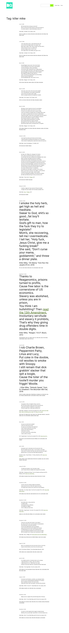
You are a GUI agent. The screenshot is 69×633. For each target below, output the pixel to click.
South (23, 35)
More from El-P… (44, 436)
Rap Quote (41, 82)
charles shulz (28, 394)
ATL (22, 33)
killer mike (33, 33)
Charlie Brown (33, 394)
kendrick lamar (30, 458)
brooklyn (25, 588)
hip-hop (29, 33)
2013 (20, 569)
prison (42, 337)
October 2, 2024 (22, 200)
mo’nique (39, 601)
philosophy (39, 55)
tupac (38, 415)
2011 (20, 145)
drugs (33, 337)
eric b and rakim (29, 569)
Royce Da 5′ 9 (40, 476)
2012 (20, 33)
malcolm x (43, 414)
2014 (20, 476)
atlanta (24, 33)
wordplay (43, 395)
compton (23, 458)
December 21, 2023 (22, 500)
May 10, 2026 (21, 63)
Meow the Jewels (39, 411)
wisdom (20, 439)
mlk (37, 493)
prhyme (35, 476)
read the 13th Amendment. (34, 311)
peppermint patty (27, 395)
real (44, 458)
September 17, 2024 (22, 274)
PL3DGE (26, 145)
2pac (22, 414)
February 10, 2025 (22, 186)
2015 (20, 414)
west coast (25, 459)
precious (43, 601)
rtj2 (24, 415)
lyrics (40, 569)
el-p (26, 33)
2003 (20, 551)
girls (27, 55)
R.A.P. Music (44, 33)
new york (32, 438)
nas (22, 415)
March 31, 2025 (22, 152)
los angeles (39, 458)
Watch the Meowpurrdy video (27, 411)
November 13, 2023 (22, 520)
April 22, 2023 (21, 558)
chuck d (34, 414)
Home (62, 5)
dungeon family (29, 551)
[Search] (51, 5)
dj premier (26, 476)
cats (31, 414)
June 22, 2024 (21, 401)
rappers (40, 99)
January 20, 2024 (22, 466)
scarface (32, 415)
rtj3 (32, 267)
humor (26, 267)
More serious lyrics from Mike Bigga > (39, 534)
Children (25, 128)
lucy (20, 395)
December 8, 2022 (22, 609)
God (23, 267)
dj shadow (38, 394)
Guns (29, 55)
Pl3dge (31, 177)
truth (31, 338)
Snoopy (37, 395)
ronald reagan (21, 338)
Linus (47, 394)
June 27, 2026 (21, 41)
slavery (26, 338)
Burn (25, 192)
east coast (21, 438)
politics (32, 82)
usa (32, 338)
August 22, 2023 (22, 543)
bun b (29, 414)
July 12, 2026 (21, 24)
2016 (20, 394)
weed (42, 267)
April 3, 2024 (21, 446)
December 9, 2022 (22, 594)
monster (38, 551)
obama (30, 82)
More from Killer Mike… (30, 473)
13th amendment (22, 337)
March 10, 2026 (22, 106)
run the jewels (35, 267)
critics (26, 458)
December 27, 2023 (22, 482)
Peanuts (22, 395)
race (42, 458)
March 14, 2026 (22, 88)
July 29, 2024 (21, 345)
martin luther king (38, 33)
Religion (30, 145)
